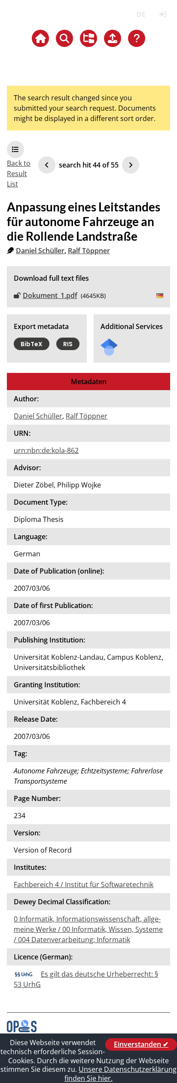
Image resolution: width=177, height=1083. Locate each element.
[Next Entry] (130, 165)
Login (162, 14)
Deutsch (140, 14)
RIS (68, 344)
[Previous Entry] (46, 165)
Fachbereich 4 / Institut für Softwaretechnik (83, 884)
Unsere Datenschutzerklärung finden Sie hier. (120, 1073)
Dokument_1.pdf (50, 295)
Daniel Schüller (40, 250)
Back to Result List (19, 173)
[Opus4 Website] (22, 1029)
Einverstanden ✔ (141, 1044)
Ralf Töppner (89, 250)
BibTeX (32, 344)
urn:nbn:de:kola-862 (46, 450)
